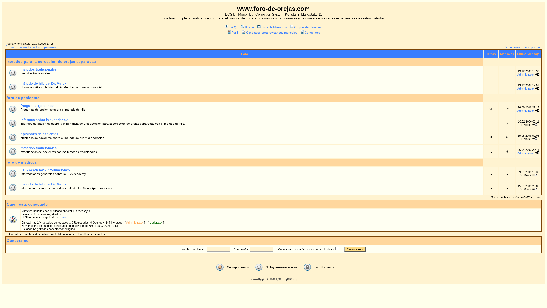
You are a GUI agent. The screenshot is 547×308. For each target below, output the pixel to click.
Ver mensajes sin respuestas (523, 47)
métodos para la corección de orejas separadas (51, 62)
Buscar (249, 27)
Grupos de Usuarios (307, 27)
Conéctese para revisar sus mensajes (271, 32)
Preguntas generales (37, 106)
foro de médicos (22, 162)
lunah (63, 217)
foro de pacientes (23, 98)
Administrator (525, 74)
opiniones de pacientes (39, 134)
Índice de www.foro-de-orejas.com (31, 47)
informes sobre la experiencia (44, 120)
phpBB (265, 279)
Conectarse (312, 32)
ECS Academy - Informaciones (45, 170)
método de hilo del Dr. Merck (43, 83)
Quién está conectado (27, 204)
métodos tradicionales (39, 69)
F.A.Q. (233, 27)
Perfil (235, 32)
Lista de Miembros (274, 27)
